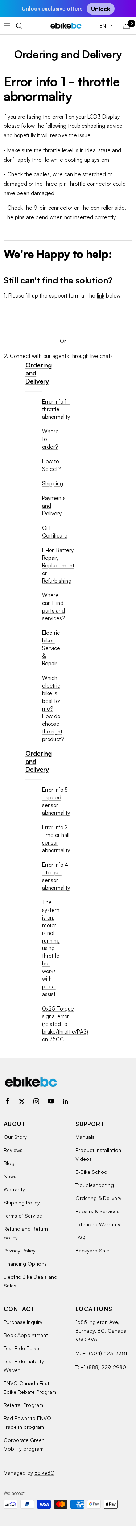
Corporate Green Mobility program (24, 1444)
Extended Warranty (97, 1224)
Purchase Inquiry (23, 1322)
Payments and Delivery (54, 506)
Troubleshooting (94, 1185)
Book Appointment (26, 1335)
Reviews (13, 1150)
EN (103, 26)
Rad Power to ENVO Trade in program (27, 1422)
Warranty (14, 1189)
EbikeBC (44, 1473)
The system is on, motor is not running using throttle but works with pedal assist (51, 948)
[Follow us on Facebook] (7, 1101)
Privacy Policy (20, 1250)
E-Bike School (91, 1172)
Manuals (85, 1137)
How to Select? (51, 465)
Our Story (15, 1137)
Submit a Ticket (63, 314)
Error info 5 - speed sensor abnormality (56, 801)
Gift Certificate (54, 531)
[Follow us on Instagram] (36, 1101)
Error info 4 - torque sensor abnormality (56, 876)
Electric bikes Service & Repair (51, 648)
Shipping (52, 483)
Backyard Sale (92, 1250)
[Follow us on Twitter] (21, 1101)
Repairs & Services (97, 1211)
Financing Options (25, 1263)
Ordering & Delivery (98, 1198)
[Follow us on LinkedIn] (65, 1101)
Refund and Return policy (26, 1233)
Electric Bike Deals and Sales (30, 1281)
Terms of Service (23, 1215)
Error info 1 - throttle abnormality (56, 409)
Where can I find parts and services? (53, 607)
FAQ (80, 1237)
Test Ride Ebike (21, 1348)
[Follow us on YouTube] (50, 1101)
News (10, 1176)
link (100, 295)
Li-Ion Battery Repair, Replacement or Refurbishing (58, 565)
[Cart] (126, 26)
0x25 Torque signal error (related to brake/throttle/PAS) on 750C (65, 1024)
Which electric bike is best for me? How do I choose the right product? (53, 708)
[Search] (19, 26)
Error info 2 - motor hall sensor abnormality (56, 839)
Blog (9, 1163)
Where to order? (50, 439)
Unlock (100, 8)
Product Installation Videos (98, 1154)
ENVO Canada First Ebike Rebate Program (30, 1387)
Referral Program (23, 1405)
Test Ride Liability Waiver (24, 1365)
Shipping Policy (22, 1202)
